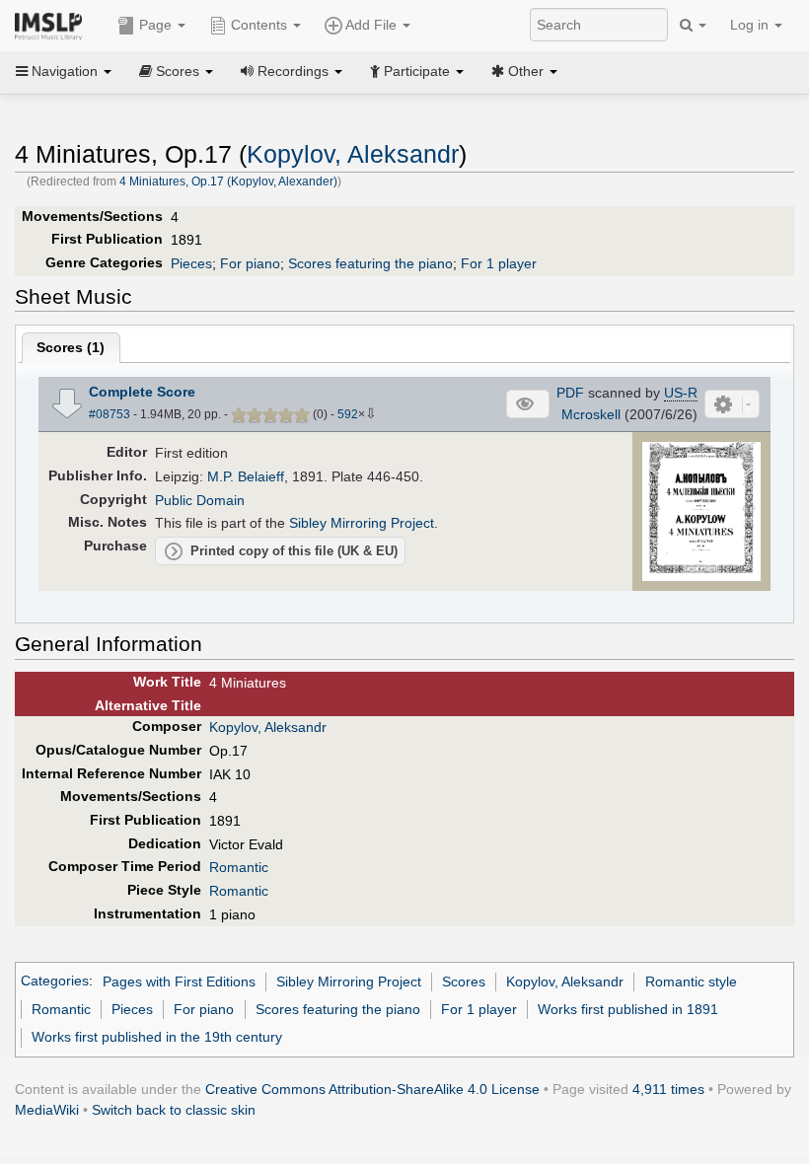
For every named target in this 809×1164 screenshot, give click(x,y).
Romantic (238, 867)
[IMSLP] (53, 24)
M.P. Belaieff (245, 476)
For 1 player (499, 263)
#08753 (109, 414)
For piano (250, 263)
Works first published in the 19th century (157, 1037)
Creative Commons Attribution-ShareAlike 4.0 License (372, 1089)
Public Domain (200, 500)
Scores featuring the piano (370, 263)
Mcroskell (591, 414)
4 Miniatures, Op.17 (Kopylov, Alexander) (228, 181)
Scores (463, 981)
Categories (55, 981)
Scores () (71, 347)
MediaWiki (47, 1110)
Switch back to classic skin (174, 1110)
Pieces (191, 263)
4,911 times (668, 1089)
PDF (570, 392)
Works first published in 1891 (628, 1009)
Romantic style (691, 981)
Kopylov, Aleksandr (353, 154)
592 (347, 414)
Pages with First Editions (179, 981)
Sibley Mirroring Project (361, 523)
